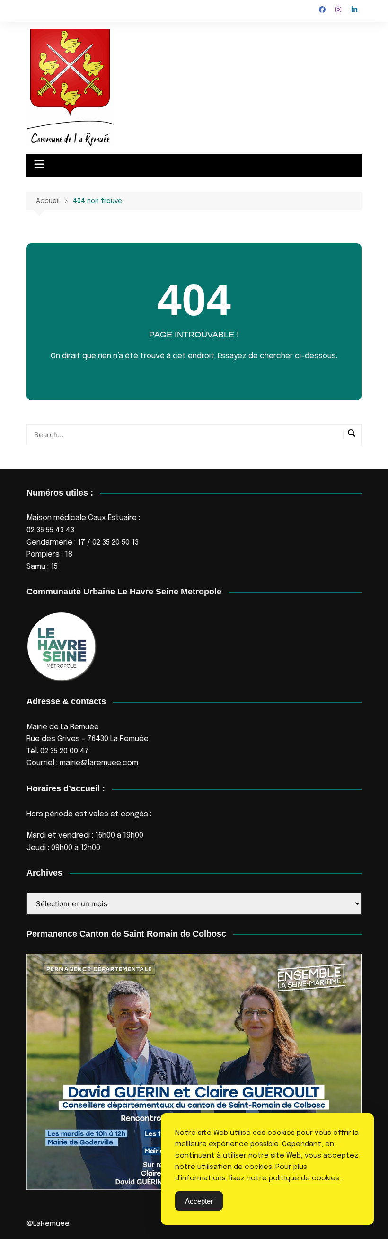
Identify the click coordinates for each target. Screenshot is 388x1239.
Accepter (199, 1201)
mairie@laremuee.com (99, 763)
